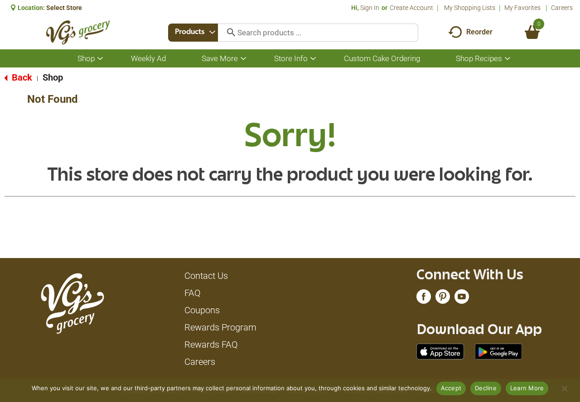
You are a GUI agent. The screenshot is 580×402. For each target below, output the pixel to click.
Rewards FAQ (211, 344)
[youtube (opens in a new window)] (461, 298)
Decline (486, 388)
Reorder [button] (479, 32)
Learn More (527, 388)
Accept (451, 388)
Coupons (202, 310)
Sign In (369, 7)
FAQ (192, 292)
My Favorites (522, 7)
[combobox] (193, 33)
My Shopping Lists (469, 7)
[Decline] (564, 388)
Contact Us (206, 275)
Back (21, 77)
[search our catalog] (228, 33)
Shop (53, 77)
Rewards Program (220, 327)
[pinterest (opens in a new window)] (442, 298)
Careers (562, 7)
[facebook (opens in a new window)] (423, 298)
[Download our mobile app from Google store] (498, 350)
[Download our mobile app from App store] (440, 350)
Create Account (411, 7)
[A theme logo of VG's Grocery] (78, 32)
